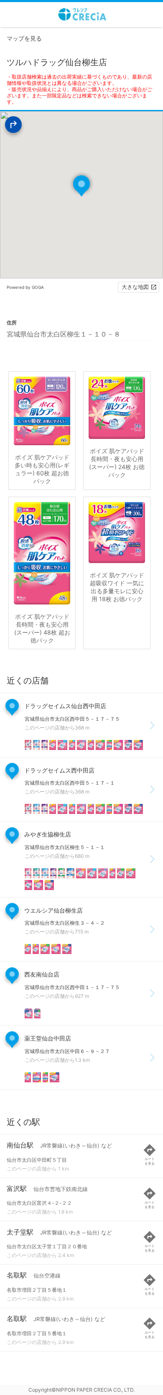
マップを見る (24, 38)
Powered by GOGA (25, 287)
